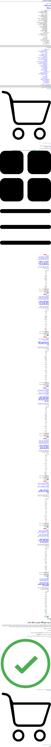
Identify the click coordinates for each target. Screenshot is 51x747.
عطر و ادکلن (45, 64)
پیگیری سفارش (48, 3)
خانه (50, 146)
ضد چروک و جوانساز (43, 12)
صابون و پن (45, 21)
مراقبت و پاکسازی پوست (43, 15)
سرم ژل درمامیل (44, 14)
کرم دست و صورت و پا (43, 23)
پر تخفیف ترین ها (44, 10)
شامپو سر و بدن (44, 29)
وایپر (46, 13)
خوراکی (45, 31)
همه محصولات (46, 49)
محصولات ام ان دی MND (43, 20)
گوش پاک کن (45, 28)
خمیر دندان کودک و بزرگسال (42, 18)
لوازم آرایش (45, 17)
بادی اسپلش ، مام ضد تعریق (42, 63)
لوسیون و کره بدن (44, 19)
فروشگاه (49, 7)
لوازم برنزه (45, 38)
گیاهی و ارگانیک (44, 78)
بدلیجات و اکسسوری (43, 30)
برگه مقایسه (47, 42)
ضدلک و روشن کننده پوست (42, 11)
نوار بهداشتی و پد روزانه (43, 65)
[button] (48, 292)
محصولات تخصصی (46, 32)
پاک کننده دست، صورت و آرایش (42, 22)
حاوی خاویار (45, 37)
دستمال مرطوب (44, 27)
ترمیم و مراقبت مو (44, 16)
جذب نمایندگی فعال (46, 43)
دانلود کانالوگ (47, 5)
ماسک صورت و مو (44, 26)
